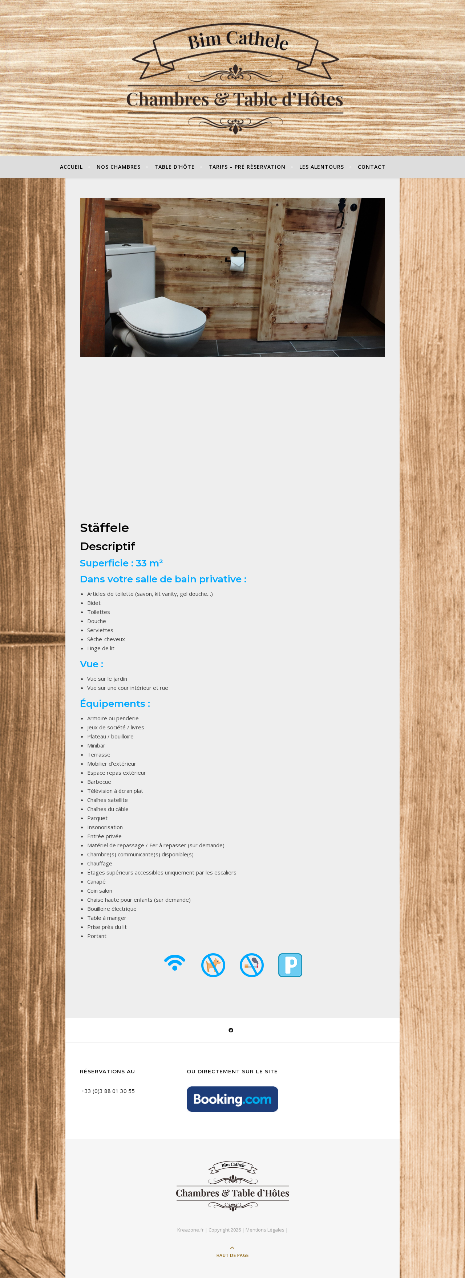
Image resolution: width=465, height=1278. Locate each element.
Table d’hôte (174, 166)
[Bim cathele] (232, 1186)
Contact (371, 166)
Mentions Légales (265, 1229)
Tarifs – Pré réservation (247, 166)
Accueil (71, 166)
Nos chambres (119, 166)
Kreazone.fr (190, 1229)
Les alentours (321, 166)
